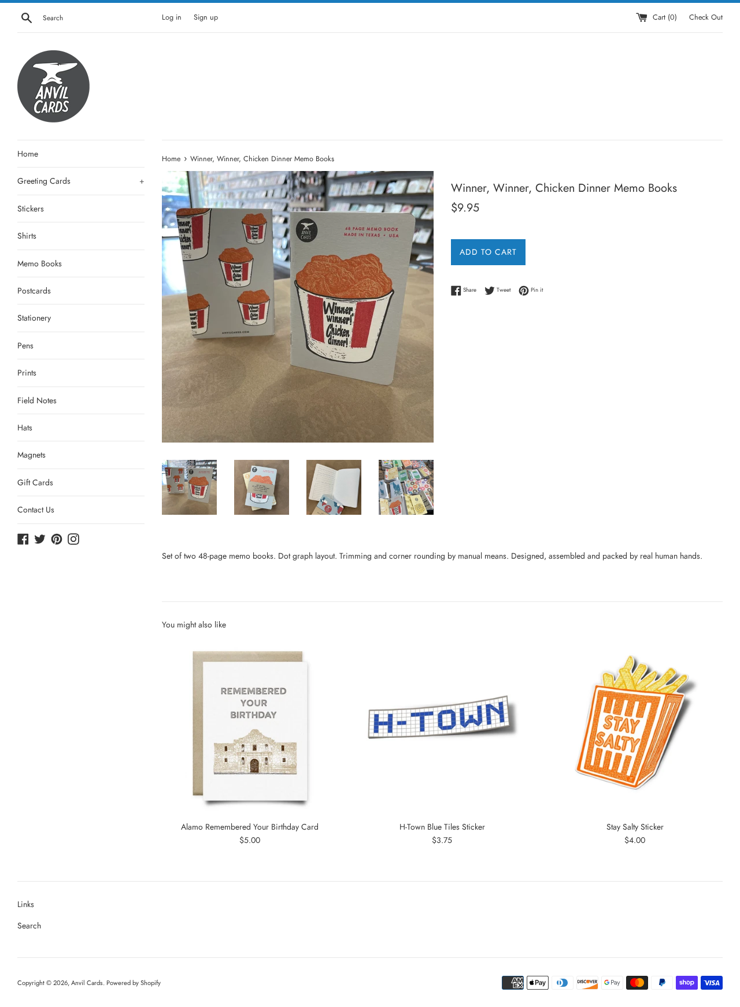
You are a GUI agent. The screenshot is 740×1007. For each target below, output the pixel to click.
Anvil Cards (87, 982)
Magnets (31, 454)
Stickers (30, 208)
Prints (26, 372)
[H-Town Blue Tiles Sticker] (442, 727)
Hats (24, 427)
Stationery (34, 318)
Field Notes (37, 400)
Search (29, 925)
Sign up (206, 17)
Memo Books (39, 263)
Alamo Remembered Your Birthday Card (250, 827)
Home (27, 153)
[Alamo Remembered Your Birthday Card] (249, 727)
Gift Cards (35, 482)
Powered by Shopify (133, 982)
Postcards (34, 290)
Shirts (26, 235)
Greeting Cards (81, 181)
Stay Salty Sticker (635, 827)
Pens (25, 345)
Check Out (706, 17)
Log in (172, 17)
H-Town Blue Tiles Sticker (442, 827)
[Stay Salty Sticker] (635, 727)
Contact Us (35, 509)
